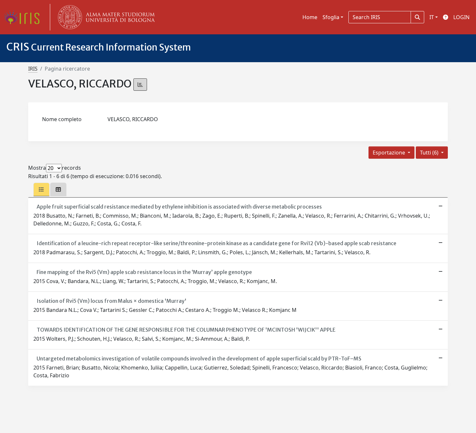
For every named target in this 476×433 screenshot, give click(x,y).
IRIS (33, 68)
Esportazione (389, 152)
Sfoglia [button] (331, 17)
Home (309, 17)
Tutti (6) (430, 152)
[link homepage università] (105, 17)
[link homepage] (24, 17)
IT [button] (431, 17)
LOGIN (461, 17)
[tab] (41, 189)
